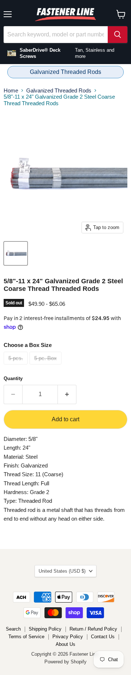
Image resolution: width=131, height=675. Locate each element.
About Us (65, 644)
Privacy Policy (67, 636)
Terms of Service (26, 636)
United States (62, 571)
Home (11, 90)
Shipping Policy (45, 629)
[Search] (117, 34)
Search (13, 629)
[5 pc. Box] (46, 366)
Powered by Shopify (65, 661)
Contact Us (103, 636)
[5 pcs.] (16, 366)
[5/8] (15, 253)
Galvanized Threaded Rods (65, 72)
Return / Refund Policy (93, 629)
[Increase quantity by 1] (67, 394)
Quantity (13, 378)
